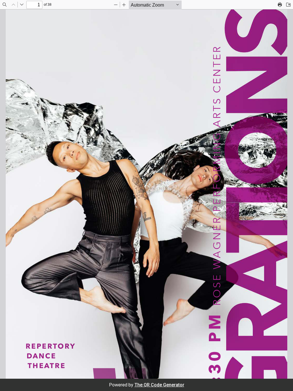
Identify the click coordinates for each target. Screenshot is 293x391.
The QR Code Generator (159, 385)
